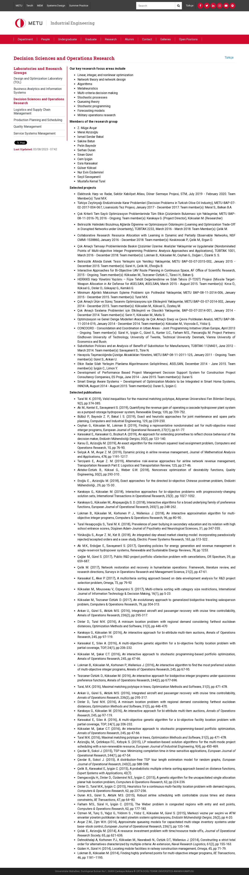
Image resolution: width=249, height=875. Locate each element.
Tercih (29, 5)
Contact (147, 39)
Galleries (165, 39)
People (45, 39)
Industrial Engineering (73, 22)
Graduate (91, 39)
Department (25, 39)
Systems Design (56, 5)
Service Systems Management (34, 133)
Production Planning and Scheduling (38, 120)
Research (111, 39)
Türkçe (189, 5)
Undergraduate (67, 39)
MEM (40, 5)
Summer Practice (78, 5)
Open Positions (188, 39)
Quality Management (27, 126)
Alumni (129, 39)
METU (19, 5)
